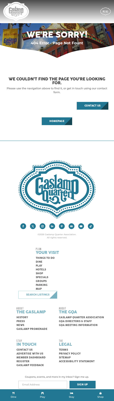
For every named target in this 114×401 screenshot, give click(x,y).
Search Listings (38, 295)
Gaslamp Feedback (30, 365)
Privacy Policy (70, 354)
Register (23, 361)
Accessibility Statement (77, 361)
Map (39, 289)
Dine (39, 262)
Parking (42, 285)
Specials (42, 277)
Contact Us (92, 106)
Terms (63, 350)
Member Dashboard (31, 357)
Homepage (56, 121)
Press (20, 321)
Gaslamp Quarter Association (81, 317)
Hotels (41, 269)
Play (39, 266)
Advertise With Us (29, 354)
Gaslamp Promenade (32, 329)
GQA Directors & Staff (75, 321)
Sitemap (65, 357)
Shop (39, 273)
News (20, 325)
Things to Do (45, 258)
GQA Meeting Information (78, 325)
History (22, 317)
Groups (41, 281)
